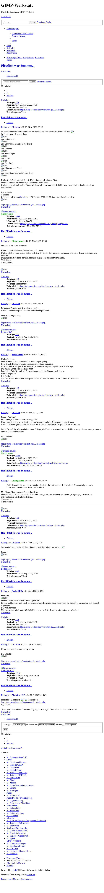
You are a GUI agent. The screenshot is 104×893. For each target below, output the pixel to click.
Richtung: (60, 724)
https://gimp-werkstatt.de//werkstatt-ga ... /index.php (42, 110)
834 (17, 334)
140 (17, 102)
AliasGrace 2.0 (7, 670)
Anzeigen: (8, 724)
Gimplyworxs (7, 214)
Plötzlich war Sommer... (17, 65)
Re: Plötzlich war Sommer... (16, 231)
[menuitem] (22, 33)
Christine (5, 100)
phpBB (15, 870)
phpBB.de (30, 874)
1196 (17, 673)
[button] (9, 95)
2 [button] (7, 93)
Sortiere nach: (32, 724)
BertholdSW (6, 332)
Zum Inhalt (6, 16)
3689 (17, 216)
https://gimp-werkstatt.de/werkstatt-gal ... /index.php (23, 204)
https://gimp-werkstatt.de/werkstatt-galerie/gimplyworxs (44, 223)
